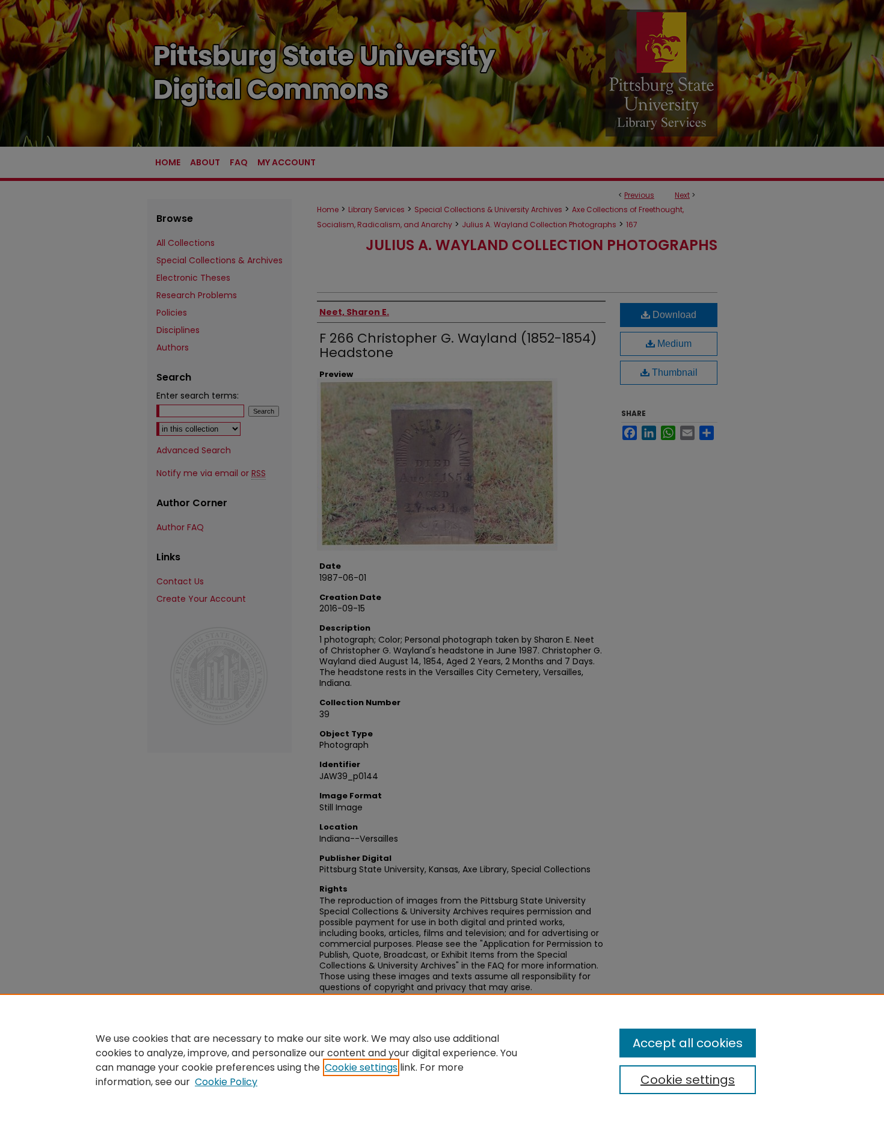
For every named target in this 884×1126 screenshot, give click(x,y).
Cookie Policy (226, 1082)
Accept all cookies (688, 1043)
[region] (442, 1060)
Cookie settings (361, 1067)
